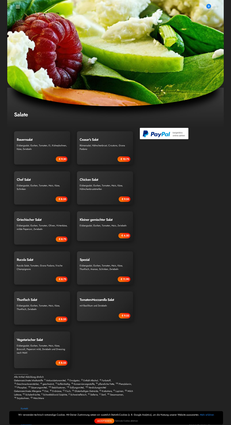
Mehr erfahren (207, 414)
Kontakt (24, 408)
